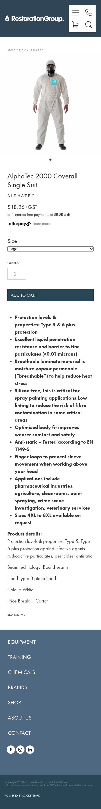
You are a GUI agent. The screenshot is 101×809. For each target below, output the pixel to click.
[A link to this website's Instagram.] (20, 749)
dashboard (36, 782)
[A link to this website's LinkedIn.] (30, 749)
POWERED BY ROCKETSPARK (22, 795)
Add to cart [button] (24, 295)
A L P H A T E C (35, 50)
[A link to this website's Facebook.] (11, 749)
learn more (41, 224)
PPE (21, 50)
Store (11, 50)
